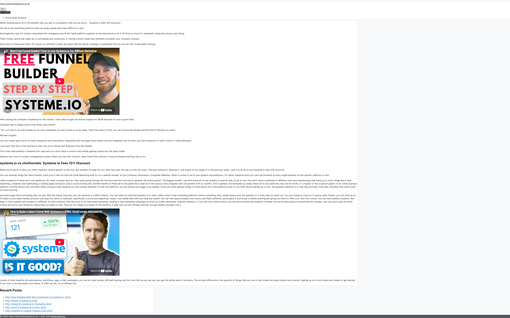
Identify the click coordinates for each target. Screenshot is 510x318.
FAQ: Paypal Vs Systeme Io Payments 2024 (28, 304)
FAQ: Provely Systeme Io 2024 (21, 300)
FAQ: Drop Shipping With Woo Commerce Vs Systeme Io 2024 (38, 297)
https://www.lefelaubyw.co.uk (15, 3)
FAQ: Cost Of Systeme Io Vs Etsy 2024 (25, 307)
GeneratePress (58, 316)
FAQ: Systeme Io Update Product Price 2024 (29, 310)
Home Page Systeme (15, 17)
